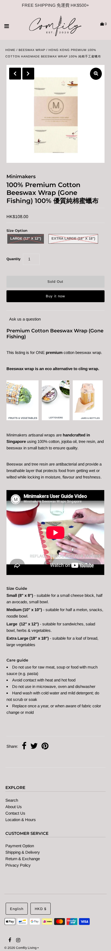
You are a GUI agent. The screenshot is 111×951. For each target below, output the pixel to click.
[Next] (28, 74)
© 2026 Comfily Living (20, 948)
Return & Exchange (22, 858)
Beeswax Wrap (32, 49)
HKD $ (40, 909)
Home (10, 49)
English (16, 909)
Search (11, 800)
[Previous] (15, 74)
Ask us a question (25, 319)
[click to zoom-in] (96, 74)
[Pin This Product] (44, 746)
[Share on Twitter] (34, 746)
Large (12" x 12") (25, 238)
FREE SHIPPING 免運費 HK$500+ (55, 5)
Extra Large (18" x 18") (73, 238)
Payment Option (19, 845)
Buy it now (55, 296)
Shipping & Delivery (22, 852)
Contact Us (15, 813)
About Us (13, 806)
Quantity (13, 259)
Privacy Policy (18, 865)
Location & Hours (20, 819)
